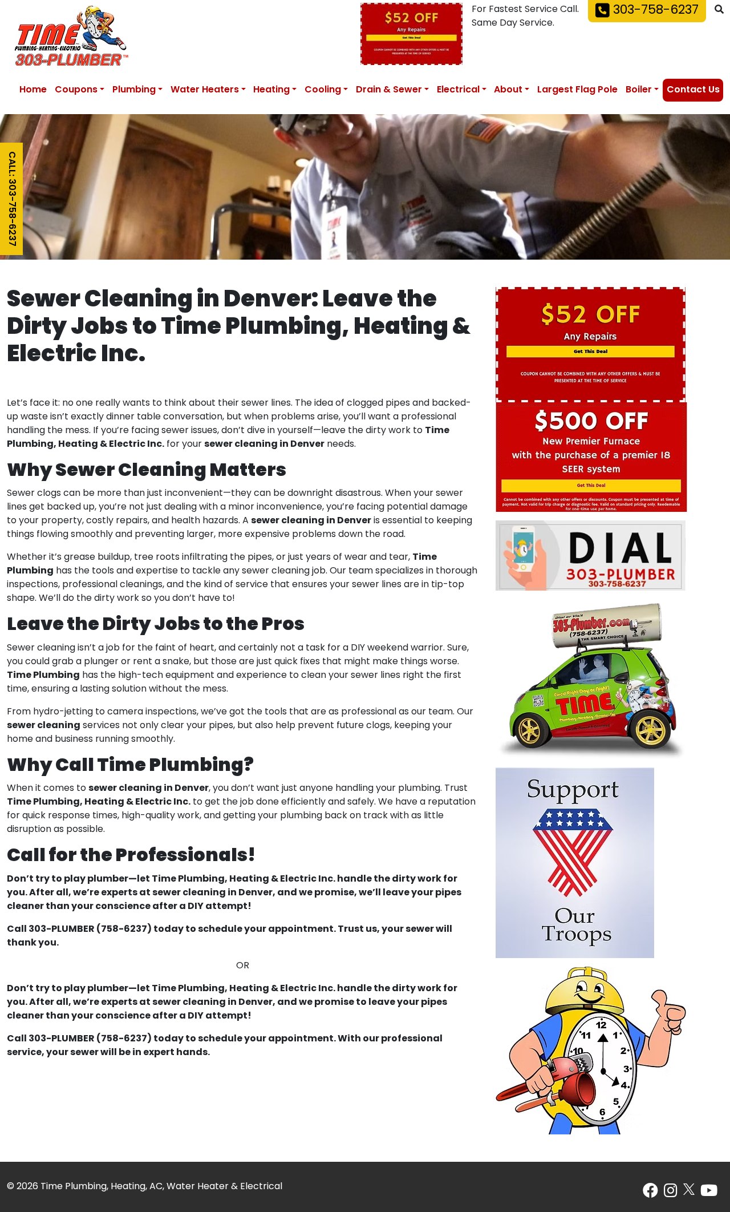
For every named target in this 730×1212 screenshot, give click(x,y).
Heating (271, 90)
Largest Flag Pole (577, 90)
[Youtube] (708, 1193)
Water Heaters (205, 90)
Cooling (323, 90)
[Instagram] (671, 1193)
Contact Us (693, 90)
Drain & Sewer (389, 90)
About (508, 90)
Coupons (76, 90)
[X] (689, 1189)
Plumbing (134, 90)
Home (33, 90)
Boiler (639, 90)
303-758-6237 (654, 11)
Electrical (458, 90)
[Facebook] (650, 1193)
